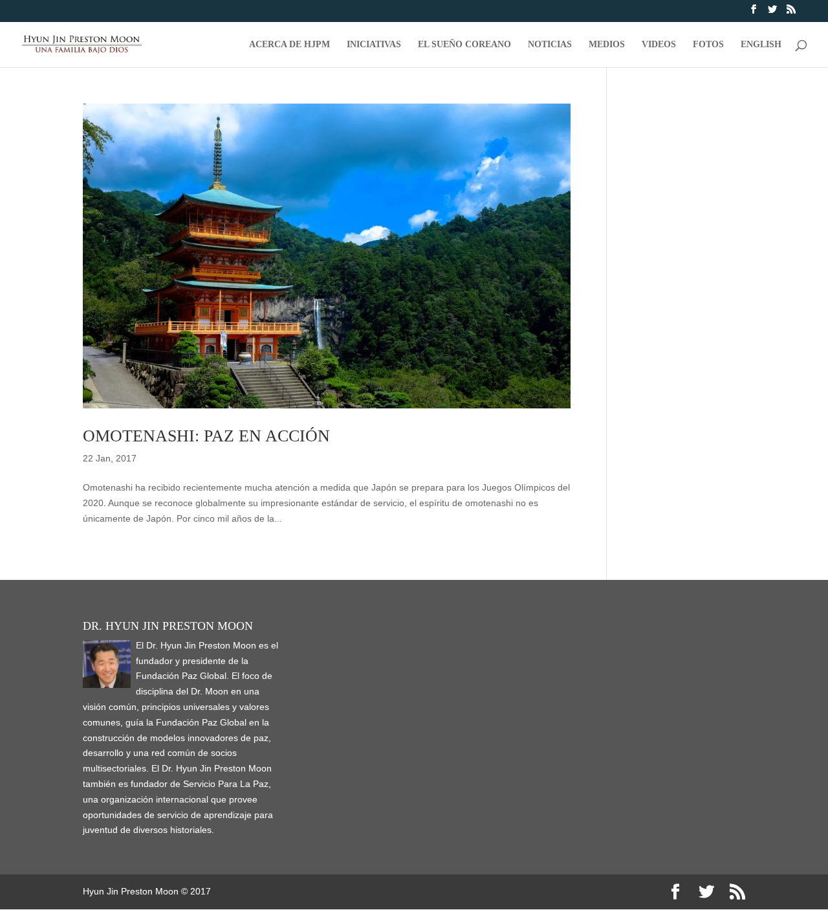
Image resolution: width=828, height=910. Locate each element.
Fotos (708, 44)
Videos (659, 44)
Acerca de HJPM (289, 44)
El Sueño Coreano (464, 44)
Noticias (550, 44)
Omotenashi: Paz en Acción (206, 436)
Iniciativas (374, 44)
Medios (607, 44)
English (761, 44)
